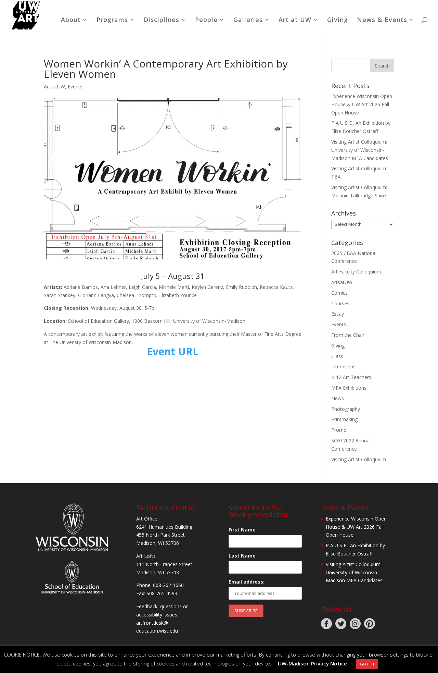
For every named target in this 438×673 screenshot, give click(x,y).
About (71, 20)
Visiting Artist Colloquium (358, 459)
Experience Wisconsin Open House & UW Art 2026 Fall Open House (361, 104)
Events (75, 86)
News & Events (382, 20)
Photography (345, 409)
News (337, 398)
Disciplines (161, 20)
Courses (340, 303)
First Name (242, 529)
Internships (343, 366)
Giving (337, 20)
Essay (337, 313)
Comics (339, 293)
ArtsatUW (54, 86)
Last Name (242, 555)
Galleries (248, 20)
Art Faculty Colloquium (356, 271)
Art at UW (295, 20)
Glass (337, 356)
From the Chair (347, 335)
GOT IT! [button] (367, 663)
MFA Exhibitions (348, 387)
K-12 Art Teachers (351, 377)
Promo (339, 430)
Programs (112, 20)
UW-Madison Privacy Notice (312, 663)
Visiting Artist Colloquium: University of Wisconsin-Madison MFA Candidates (359, 149)
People (206, 20)
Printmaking (344, 419)
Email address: (247, 581)
